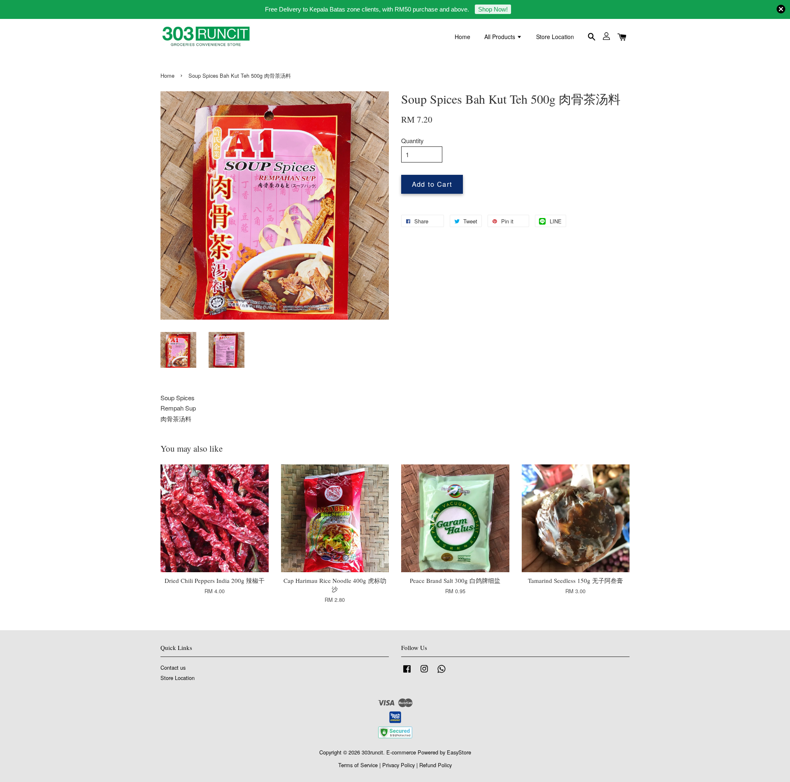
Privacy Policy (398, 765)
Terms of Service (358, 765)
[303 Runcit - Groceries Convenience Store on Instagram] (424, 672)
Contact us (173, 667)
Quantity (412, 140)
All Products (500, 36)
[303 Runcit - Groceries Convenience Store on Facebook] (407, 672)
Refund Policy (435, 765)
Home (462, 36)
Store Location (555, 36)
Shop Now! (493, 9)
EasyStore (459, 752)
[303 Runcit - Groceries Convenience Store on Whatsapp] (441, 672)
